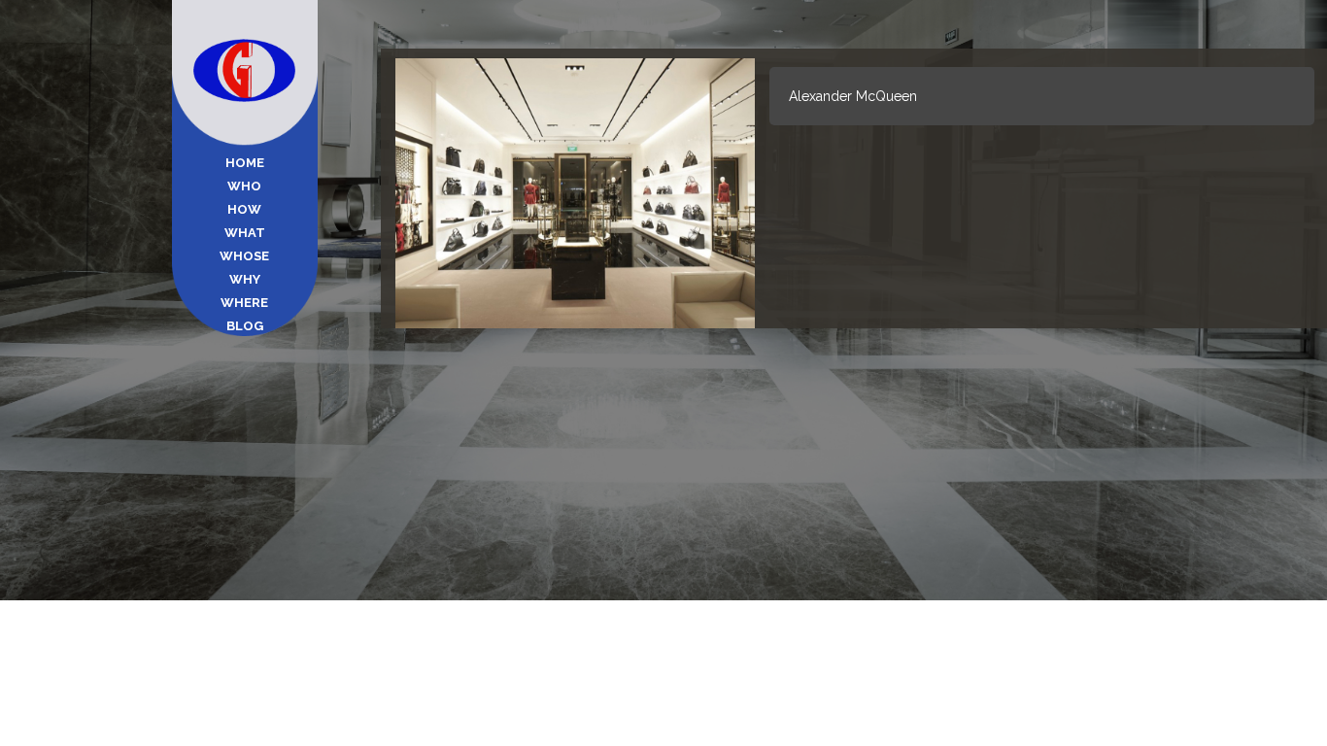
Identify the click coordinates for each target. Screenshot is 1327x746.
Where (244, 302)
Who (244, 186)
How (244, 209)
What (244, 232)
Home (244, 162)
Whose (244, 256)
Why (244, 279)
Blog (244, 326)
